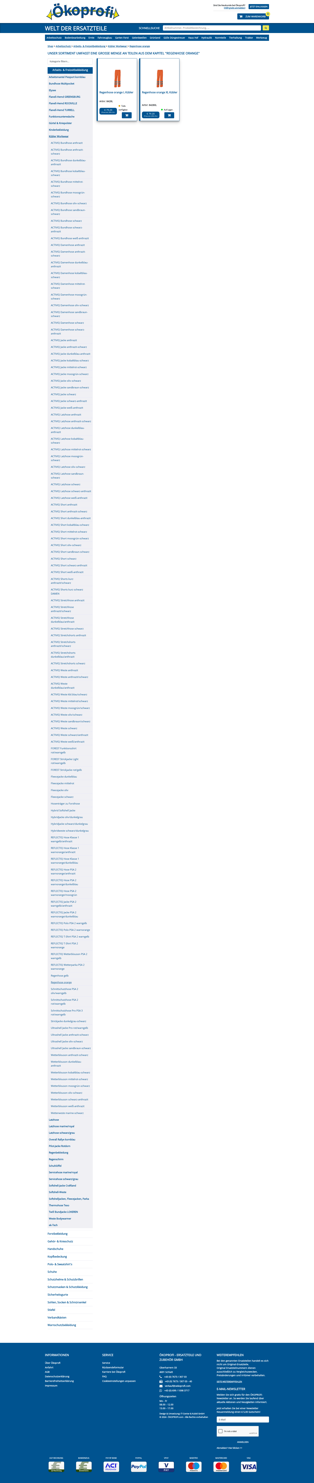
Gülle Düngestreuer (174, 37)
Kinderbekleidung (59, 129)
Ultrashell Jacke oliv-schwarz (67, 1041)
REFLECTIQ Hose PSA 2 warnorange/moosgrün (64, 892)
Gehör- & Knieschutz (60, 1241)
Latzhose (54, 1119)
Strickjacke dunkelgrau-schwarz (68, 1021)
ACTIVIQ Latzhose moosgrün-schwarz (67, 458)
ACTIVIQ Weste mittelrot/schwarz (69, 701)
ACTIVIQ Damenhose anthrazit (68, 245)
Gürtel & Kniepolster (60, 123)
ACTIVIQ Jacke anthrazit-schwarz (69, 346)
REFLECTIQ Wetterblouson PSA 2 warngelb (69, 956)
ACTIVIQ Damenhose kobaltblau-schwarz (69, 275)
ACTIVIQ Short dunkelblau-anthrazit (71, 518)
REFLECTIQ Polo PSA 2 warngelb (69, 923)
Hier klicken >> (235, 1447)
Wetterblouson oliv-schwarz (66, 1092)
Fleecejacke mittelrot (62, 783)
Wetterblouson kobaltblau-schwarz (70, 1072)
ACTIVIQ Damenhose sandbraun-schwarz (69, 314)
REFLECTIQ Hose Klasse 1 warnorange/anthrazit (65, 849)
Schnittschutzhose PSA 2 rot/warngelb (64, 1001)
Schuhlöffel (55, 1165)
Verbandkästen (57, 1317)
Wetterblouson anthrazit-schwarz (69, 1055)
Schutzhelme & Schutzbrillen (65, 1279)
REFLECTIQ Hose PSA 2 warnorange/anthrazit (63, 871)
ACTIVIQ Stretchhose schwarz (67, 628)
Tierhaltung (235, 37)
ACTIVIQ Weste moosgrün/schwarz (70, 708)
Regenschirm (56, 1159)
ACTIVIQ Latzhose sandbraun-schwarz (67, 475)
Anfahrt (49, 1367)
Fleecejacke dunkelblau (64, 776)
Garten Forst (122, 37)
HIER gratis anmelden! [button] (234, 7)
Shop (50, 46)
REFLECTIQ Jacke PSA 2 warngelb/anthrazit (63, 903)
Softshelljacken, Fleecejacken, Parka (69, 1198)
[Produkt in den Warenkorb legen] (127, 115)
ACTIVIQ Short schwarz (63, 558)
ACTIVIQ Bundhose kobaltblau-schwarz (68, 173)
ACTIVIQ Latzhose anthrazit (66, 414)
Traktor (249, 37)
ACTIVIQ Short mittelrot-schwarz (69, 531)
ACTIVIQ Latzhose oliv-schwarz (68, 466)
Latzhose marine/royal (61, 1126)
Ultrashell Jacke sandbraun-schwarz (71, 1048)
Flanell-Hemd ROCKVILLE (63, 103)
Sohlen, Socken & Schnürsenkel (67, 1302)
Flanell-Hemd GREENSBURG (64, 96)
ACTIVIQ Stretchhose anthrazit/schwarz (62, 609)
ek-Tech (53, 1225)
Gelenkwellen (139, 37)
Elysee (52, 90)
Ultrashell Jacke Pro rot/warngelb (69, 1027)
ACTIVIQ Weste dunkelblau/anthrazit (62, 685)
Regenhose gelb (60, 975)
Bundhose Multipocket (61, 83)
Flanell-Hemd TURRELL (62, 110)
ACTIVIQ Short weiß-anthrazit (67, 572)
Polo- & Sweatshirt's (60, 1264)
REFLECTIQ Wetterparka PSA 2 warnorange (68, 966)
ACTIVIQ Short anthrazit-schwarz (69, 511)
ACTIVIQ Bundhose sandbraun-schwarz (68, 211)
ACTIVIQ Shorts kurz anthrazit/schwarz (62, 580)
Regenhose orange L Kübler (116, 92)
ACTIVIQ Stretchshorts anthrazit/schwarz (63, 643)
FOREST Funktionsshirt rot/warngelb (63, 750)
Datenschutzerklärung (57, 1376)
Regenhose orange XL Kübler (159, 92)
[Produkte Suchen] (266, 27)
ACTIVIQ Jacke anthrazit (64, 340)
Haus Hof (193, 37)
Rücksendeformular (113, 1367)
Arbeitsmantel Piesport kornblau (67, 77)
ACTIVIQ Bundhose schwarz (66, 220)
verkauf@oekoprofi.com (178, 1385)
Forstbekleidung (58, 1233)
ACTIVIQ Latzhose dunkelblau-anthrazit (68, 429)
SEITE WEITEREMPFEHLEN (229, 1381)
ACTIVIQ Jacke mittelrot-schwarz (69, 367)
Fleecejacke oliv (59, 790)
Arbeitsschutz (54, 37)
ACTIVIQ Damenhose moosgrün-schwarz (69, 296)
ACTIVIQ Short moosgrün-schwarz (70, 538)
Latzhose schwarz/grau (62, 1132)
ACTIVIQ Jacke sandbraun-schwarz (70, 387)
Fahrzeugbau (105, 37)
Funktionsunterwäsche (61, 116)
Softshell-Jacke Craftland (62, 1185)
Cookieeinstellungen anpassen (119, 1381)
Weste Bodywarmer (60, 1218)
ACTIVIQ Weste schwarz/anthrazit (69, 735)
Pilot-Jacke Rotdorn (59, 1146)
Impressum (51, 1385)
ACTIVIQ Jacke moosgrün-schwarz (69, 374)
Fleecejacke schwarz (62, 796)
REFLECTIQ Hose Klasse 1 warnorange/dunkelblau (65, 860)
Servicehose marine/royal (63, 1172)
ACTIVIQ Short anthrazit (64, 504)
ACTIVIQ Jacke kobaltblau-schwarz (70, 360)
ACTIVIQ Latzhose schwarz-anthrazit (71, 491)
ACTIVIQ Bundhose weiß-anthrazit (70, 238)
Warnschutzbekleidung (62, 1325)
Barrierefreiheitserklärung (59, 1381)
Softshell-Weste (57, 1192)
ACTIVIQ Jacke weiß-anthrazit (67, 407)
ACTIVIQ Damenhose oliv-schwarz (70, 305)
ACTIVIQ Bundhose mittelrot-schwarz (67, 183)
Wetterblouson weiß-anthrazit (67, 1106)
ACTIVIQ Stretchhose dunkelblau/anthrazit (62, 619)
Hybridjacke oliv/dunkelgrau (67, 817)
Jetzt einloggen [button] (259, 6)
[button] (253, 16)
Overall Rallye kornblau (62, 1139)
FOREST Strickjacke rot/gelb (66, 769)
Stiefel (51, 1310)
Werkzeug (261, 37)
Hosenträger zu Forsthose (65, 803)
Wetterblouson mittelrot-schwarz (69, 1079)
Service (106, 1362)
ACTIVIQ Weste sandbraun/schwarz (70, 721)
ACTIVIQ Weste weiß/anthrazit (67, 741)
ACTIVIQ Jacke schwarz (63, 394)
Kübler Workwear (118, 46)
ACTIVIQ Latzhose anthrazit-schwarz (71, 421)
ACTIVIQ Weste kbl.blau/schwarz (69, 694)
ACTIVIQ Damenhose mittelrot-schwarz (68, 285)
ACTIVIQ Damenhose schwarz (67, 322)
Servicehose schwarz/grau (63, 1179)
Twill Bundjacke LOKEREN (63, 1211)
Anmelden (243, 1442)
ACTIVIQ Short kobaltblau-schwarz (70, 524)
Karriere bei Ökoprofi (113, 1371)
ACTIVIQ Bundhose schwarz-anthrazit (67, 229)
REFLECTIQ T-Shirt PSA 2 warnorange (64, 945)
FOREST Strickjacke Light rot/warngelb (64, 761)
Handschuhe (55, 1249)
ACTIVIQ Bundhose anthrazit (67, 142)
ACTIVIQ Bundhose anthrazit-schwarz (67, 151)
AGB (47, 1371)
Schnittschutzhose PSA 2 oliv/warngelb (64, 990)
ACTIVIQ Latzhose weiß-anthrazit (69, 497)
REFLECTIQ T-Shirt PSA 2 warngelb (70, 936)
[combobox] (212, 28)
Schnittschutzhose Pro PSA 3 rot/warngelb (67, 1012)
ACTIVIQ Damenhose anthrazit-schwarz (68, 253)
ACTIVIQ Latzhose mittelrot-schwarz (71, 449)
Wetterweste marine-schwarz (67, 1113)
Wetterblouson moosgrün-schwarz (70, 1085)
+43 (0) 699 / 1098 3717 (176, 1390)
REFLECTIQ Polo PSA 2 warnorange (70, 929)
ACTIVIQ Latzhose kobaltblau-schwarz (67, 440)
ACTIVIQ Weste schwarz (64, 728)
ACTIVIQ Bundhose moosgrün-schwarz (68, 194)
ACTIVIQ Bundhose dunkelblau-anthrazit (68, 162)
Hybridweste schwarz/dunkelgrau (70, 830)
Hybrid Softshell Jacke (63, 810)
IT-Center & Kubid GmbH (193, 1413)
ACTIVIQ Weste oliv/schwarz (66, 714)
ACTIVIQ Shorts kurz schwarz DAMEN (67, 591)
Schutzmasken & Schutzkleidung (68, 1287)
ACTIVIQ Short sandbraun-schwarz (70, 551)
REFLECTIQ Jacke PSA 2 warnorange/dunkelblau (64, 914)
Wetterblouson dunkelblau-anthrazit (66, 1063)
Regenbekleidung (58, 1152)
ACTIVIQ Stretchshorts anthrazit (68, 635)
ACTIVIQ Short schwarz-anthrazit (69, 565)
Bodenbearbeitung (75, 37)
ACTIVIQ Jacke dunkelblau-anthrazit (70, 353)
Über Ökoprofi (52, 1362)
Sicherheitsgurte (58, 1294)
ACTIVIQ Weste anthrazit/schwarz (69, 677)
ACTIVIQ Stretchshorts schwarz (68, 663)
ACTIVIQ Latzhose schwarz (65, 484)
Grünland (155, 37)
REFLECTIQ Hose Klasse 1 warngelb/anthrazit (65, 839)
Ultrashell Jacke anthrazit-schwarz (70, 1034)
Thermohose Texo (59, 1205)
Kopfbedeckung (57, 1256)
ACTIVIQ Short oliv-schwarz (66, 545)
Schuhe (52, 1272)
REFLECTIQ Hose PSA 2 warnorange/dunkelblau (64, 882)
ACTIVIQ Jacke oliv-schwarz (66, 380)
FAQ (104, 1376)
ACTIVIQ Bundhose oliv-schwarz (69, 203)
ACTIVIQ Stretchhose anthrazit (67, 600)
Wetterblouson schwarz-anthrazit (69, 1099)
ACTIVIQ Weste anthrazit (64, 670)
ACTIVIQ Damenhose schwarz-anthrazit (68, 331)
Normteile (220, 37)
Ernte (91, 37)
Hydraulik (206, 37)
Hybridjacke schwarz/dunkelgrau (69, 823)
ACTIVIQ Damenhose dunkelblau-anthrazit (69, 264)
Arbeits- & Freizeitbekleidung (89, 46)
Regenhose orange (140, 46)
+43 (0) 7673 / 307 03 (175, 1376)
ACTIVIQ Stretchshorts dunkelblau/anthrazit (63, 654)
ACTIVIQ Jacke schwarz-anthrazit (69, 401)
